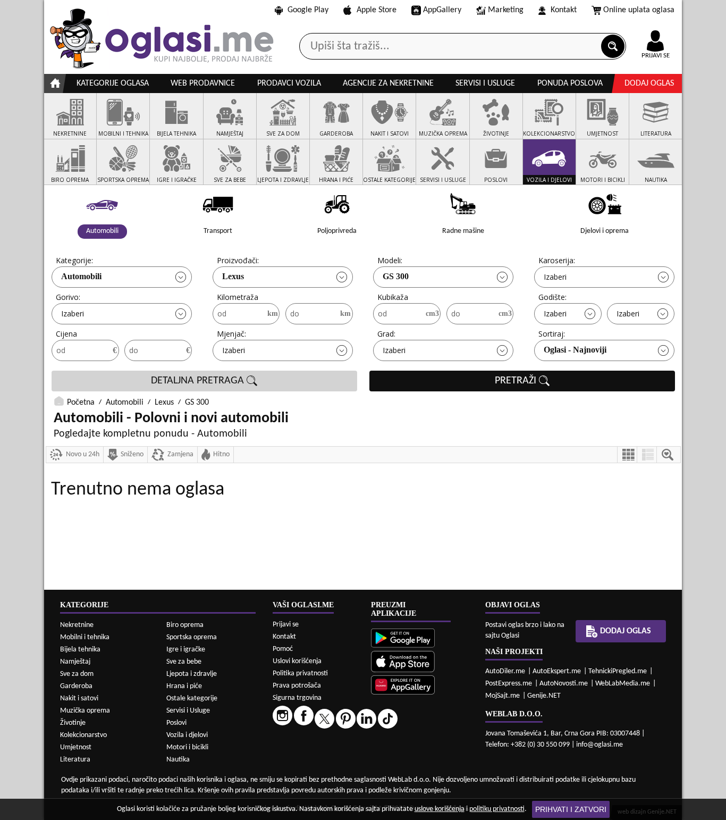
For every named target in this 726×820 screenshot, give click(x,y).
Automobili (81, 276)
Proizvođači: (238, 260)
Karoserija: (556, 260)
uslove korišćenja (440, 809)
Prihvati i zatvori (570, 809)
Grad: (386, 334)
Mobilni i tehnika (84, 637)
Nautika (178, 760)
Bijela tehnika (80, 650)
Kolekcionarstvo (83, 735)
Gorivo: (68, 297)
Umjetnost (75, 747)
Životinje (73, 723)
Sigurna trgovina (297, 698)
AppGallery (442, 10)
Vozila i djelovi (187, 735)
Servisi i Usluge (188, 711)
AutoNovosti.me (563, 684)
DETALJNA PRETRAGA (199, 380)
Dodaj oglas (649, 83)
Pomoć (283, 649)
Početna (81, 402)
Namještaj (75, 662)
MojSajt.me (502, 696)
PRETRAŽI (517, 380)
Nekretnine (77, 625)
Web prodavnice (203, 83)
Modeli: (389, 260)
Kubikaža (392, 297)
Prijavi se (286, 625)
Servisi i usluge (485, 83)
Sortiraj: (551, 334)
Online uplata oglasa (638, 10)
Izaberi (555, 277)
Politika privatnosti (300, 673)
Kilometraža (237, 297)
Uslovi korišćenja (297, 661)
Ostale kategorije (191, 698)
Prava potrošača (297, 686)
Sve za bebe (183, 662)
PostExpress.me (508, 684)
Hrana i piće (184, 686)
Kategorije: (74, 260)
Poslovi (176, 723)
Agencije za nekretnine (388, 83)
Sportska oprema (191, 637)
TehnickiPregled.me (617, 671)
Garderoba (76, 686)
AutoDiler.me (505, 671)
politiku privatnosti (497, 809)
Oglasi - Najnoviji (575, 349)
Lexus (233, 276)
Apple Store (376, 10)
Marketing (506, 10)
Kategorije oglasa (113, 83)
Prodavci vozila (289, 83)
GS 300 (396, 276)
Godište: (552, 297)
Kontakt (564, 10)
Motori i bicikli (187, 747)
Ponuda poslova (570, 83)
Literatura (75, 760)
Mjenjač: (231, 334)
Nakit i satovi (79, 698)
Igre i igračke (185, 650)
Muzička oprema (85, 711)
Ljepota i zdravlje (191, 674)
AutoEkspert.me (557, 671)
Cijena (66, 334)
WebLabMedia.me (622, 684)
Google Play (308, 10)
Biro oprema (185, 625)
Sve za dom (77, 674)
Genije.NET (544, 696)
